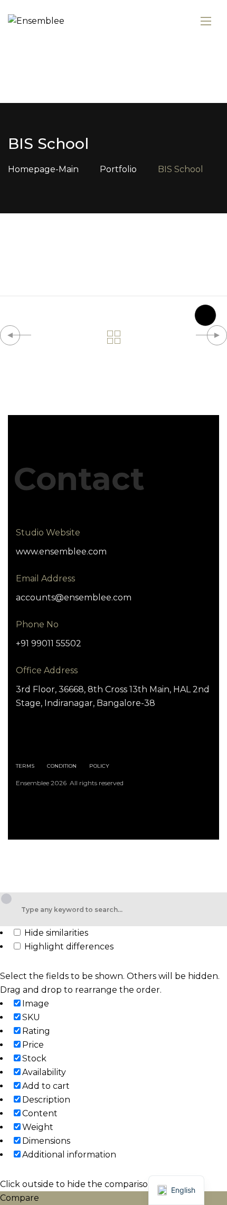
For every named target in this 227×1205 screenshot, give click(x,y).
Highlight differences (68, 947)
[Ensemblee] (36, 21)
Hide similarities (55, 933)
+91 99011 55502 (48, 643)
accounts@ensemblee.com (73, 597)
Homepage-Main (43, 169)
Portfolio (118, 169)
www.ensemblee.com (61, 552)
